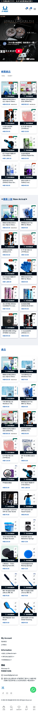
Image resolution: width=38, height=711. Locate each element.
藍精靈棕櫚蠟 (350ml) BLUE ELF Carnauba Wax (27, 306)
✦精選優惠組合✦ (6, 660)
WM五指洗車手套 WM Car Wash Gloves (27, 279)
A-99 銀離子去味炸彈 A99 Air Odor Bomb (10, 511)
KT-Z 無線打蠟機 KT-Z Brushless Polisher (9, 155)
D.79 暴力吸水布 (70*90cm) (26, 127)
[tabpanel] (19, 135)
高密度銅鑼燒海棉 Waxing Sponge (27, 565)
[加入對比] (15, 84)
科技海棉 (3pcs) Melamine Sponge (27, 538)
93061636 (6, 671)
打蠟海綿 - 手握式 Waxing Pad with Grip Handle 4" (8, 565)
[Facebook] (3, 693)
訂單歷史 (4, 644)
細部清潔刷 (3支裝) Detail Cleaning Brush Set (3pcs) (27, 619)
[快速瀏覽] (15, 88)
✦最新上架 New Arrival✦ (9, 653)
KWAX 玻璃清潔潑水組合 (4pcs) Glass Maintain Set (9, 101)
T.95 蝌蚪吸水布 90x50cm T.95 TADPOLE (8, 403)
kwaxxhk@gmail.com (11, 675)
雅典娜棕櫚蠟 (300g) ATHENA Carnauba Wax (9, 333)
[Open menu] (34, 9)
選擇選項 (29, 273)
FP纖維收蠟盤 (7, 483)
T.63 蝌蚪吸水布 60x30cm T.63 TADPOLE (26, 376)
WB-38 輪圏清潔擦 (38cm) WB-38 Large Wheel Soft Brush (9, 593)
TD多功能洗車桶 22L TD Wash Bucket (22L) (9, 538)
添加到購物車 (10, 96)
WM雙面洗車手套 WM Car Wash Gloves (27, 225)
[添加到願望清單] (15, 91)
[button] (14, 37)
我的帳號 (4, 641)
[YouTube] (7, 693)
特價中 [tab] (10, 76)
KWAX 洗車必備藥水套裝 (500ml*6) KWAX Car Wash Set (28, 101)
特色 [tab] (3, 76)
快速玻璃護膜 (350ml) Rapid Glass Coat (28, 155)
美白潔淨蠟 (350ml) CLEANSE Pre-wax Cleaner (9, 306)
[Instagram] (11, 693)
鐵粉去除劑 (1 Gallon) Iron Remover (25, 182)
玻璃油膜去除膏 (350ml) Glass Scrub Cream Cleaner (10, 182)
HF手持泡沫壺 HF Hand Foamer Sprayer (27, 511)
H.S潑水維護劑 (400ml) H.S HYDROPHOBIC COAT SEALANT (8, 129)
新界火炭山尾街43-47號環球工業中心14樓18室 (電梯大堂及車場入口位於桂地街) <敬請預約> (20, 679)
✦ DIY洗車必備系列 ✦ (7, 656)
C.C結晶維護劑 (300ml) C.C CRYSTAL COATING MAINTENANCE (27, 334)
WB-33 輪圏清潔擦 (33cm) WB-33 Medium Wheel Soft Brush (28, 593)
